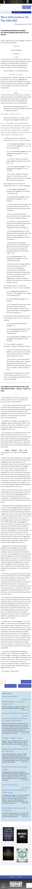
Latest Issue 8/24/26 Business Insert (15, 713)
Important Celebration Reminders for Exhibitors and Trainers (14, 719)
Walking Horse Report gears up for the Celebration (15, 750)
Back (3, 681)
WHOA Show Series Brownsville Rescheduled (14, 809)
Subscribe (12, 877)
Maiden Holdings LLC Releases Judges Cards (13, 702)
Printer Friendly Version (24, 686)
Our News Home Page (6, 12)
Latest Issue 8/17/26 (9, 785)
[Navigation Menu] (1, 6)
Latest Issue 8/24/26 (9, 696)
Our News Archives (16, 12)
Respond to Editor (26, 681)
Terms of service (3, 884)
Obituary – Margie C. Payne (12, 738)
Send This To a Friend (11, 686)
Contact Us (19, 877)
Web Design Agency (4, 887)
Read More (25, 699)
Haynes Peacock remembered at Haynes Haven (14, 791)
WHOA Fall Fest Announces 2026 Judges (14, 768)
